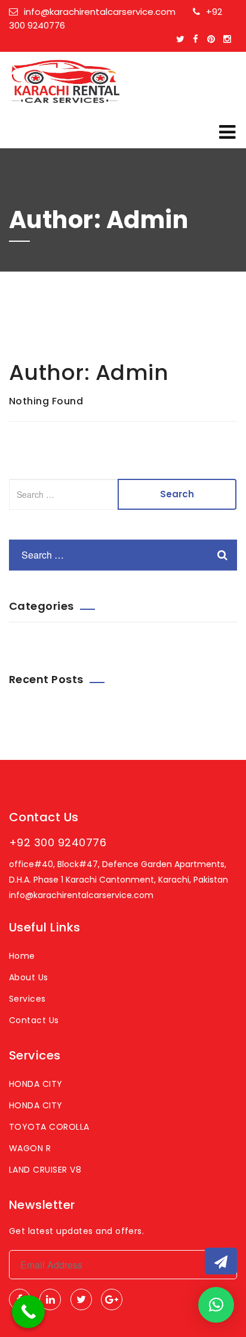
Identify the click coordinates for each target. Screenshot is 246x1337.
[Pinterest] (214, 39)
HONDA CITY (36, 1084)
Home (22, 956)
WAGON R (30, 1148)
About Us (28, 977)
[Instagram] (230, 39)
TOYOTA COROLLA (49, 1127)
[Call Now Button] (28, 1311)
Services (27, 999)
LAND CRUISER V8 (45, 1170)
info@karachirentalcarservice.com (100, 11)
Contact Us (34, 1020)
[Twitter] (183, 39)
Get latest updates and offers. (76, 1231)
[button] (216, 1305)
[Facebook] (198, 39)
